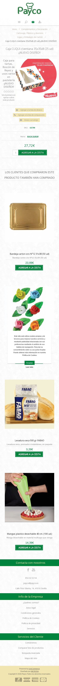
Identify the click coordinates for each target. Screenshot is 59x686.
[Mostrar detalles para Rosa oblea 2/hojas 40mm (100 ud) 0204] (29, 311)
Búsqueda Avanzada (31, 653)
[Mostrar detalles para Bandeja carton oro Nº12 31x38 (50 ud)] (29, 217)
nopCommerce (34, 669)
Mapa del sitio (31, 658)
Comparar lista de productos (31, 648)
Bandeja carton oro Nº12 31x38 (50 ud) (29, 253)
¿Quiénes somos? (31, 602)
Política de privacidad (31, 623)
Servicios (31, 628)
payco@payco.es (30, 583)
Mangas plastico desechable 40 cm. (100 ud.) (29, 533)
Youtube (34, 570)
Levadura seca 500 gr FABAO (29, 440)
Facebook (28, 570)
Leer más (29, 367)
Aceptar (29, 363)
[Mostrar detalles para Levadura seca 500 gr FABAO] (29, 404)
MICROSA (35, 671)
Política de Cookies (31, 618)
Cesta (33, 22)
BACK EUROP (33, 137)
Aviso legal (31, 607)
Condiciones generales (31, 613)
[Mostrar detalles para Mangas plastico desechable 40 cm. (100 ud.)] (29, 497)
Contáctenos (31, 642)
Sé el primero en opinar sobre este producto (9, 97)
